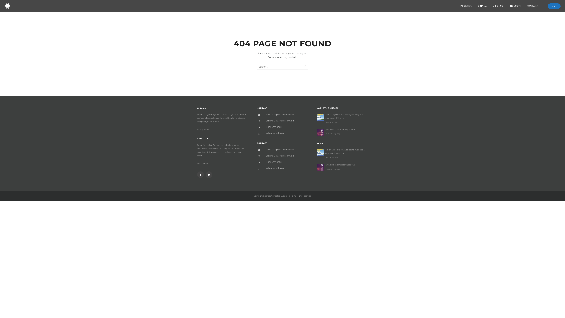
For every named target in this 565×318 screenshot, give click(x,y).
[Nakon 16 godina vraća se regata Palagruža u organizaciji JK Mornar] (320, 117)
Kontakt (532, 6)
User (554, 6)
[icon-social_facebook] (201, 174)
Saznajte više (202, 129)
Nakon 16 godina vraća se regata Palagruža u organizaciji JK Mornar (345, 116)
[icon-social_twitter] (209, 174)
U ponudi (498, 6)
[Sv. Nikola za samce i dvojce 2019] (320, 132)
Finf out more (203, 164)
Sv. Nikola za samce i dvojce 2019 (340, 129)
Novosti (515, 6)
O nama (482, 6)
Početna (466, 6)
